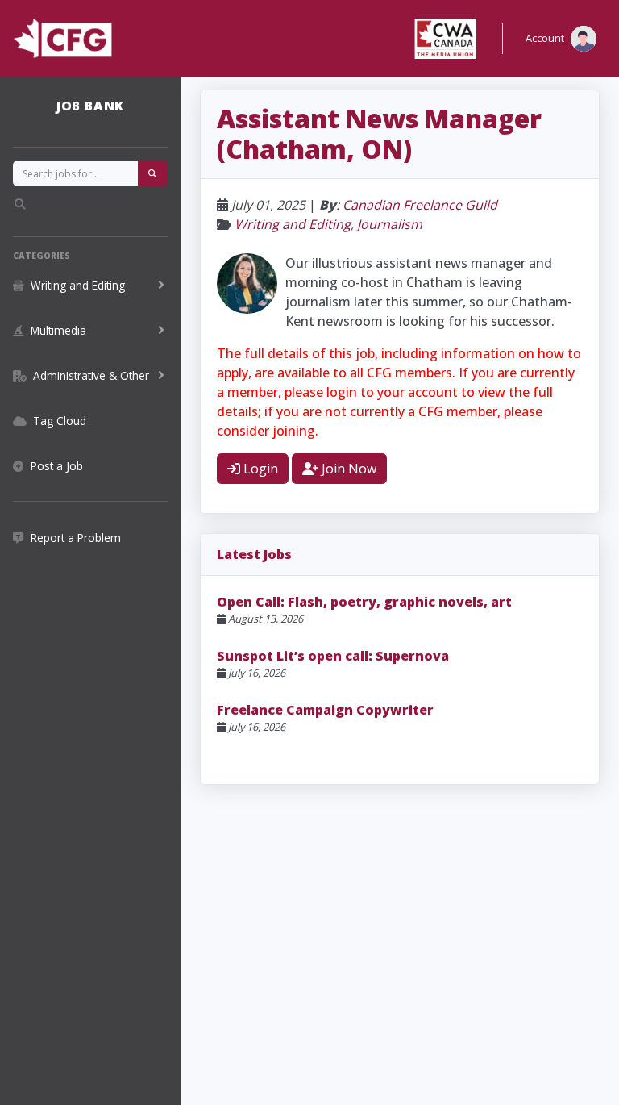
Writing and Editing (293, 224)
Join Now (347, 468)
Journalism (389, 224)
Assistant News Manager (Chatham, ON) (379, 133)
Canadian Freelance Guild (420, 205)
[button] (561, 38)
